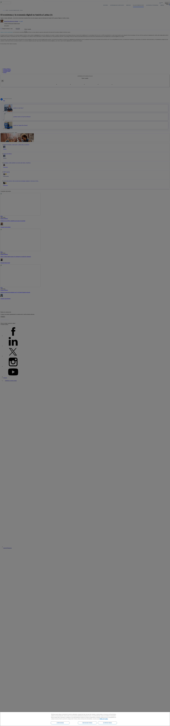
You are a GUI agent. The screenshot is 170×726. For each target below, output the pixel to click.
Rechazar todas (87, 722)
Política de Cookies (104, 718)
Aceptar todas (107, 722)
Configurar (60, 722)
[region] (85, 719)
